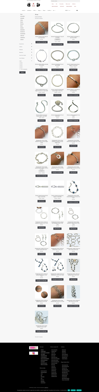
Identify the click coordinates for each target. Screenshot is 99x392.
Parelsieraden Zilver (64, 357)
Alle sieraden (22, 16)
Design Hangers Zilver (65, 369)
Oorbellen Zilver (53, 367)
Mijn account (68, 3)
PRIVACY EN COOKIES (44, 364)
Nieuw (21, 14)
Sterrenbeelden (22, 33)
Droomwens (42, 379)
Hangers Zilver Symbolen (54, 360)
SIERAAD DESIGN (55, 6)
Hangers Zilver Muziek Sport (55, 361)
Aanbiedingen (22, 37)
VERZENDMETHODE (44, 355)
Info (56, 3)
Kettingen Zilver (53, 354)
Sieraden (23, 10)
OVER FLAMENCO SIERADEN (45, 352)
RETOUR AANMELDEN (44, 360)
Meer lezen (79, 390)
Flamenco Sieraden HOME (65, 379)
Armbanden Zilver (53, 351)
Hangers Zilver (53, 355)
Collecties (21, 39)
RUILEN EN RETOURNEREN (45, 358)
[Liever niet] (97, 390)
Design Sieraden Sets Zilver (65, 378)
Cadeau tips (22, 35)
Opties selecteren (73, 69)
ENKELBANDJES (69, 6)
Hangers (39, 10)
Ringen (44, 10)
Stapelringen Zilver (64, 375)
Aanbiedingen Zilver (54, 376)
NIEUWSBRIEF (43, 354)
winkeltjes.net (46, 387)
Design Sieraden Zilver (65, 355)
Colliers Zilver (53, 352)
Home (53, 3)
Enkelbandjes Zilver (54, 373)
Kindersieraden (64, 352)
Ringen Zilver (53, 364)
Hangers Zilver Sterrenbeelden (55, 358)
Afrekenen (73, 3)
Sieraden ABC (42, 381)
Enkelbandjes (22, 29)
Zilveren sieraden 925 (65, 354)
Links (41, 378)
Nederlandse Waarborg (44, 372)
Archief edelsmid (43, 382)
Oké (69, 390)
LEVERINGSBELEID (44, 357)
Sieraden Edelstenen (64, 358)
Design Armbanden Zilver (65, 366)
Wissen (22, 72)
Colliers (34, 10)
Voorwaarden (61, 3)
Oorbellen (49, 10)
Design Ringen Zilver (65, 372)
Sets (53, 10)
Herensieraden (64, 351)
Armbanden (29, 10)
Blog (41, 375)
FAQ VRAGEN (43, 361)
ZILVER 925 (62, 6)
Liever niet (73, 390)
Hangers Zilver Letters (54, 357)
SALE (75, 6)
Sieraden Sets (22, 31)
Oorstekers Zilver (53, 370)
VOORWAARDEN (43, 351)
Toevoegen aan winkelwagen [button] (41, 42)
